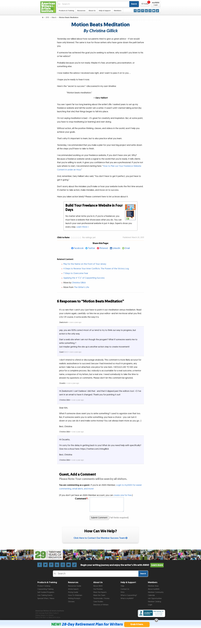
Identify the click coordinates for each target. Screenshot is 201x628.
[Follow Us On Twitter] (138, 10)
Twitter (91, 248)
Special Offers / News (45, 598)
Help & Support (105, 11)
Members (117, 11)
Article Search (73, 589)
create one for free (123, 495)
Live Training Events (44, 595)
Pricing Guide (73, 592)
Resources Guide (74, 586)
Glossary (71, 601)
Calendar (151, 595)
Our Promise (98, 589)
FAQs (122, 592)
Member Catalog (154, 601)
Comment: (81, 498)
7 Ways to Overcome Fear (75, 273)
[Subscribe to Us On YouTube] (153, 10)
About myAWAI (153, 589)
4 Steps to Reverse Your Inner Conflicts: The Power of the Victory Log (96, 268)
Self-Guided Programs (45, 592)
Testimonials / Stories (101, 598)
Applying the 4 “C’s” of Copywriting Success (84, 278)
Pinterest (103, 248)
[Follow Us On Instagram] (150, 10)
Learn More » (82, 227)
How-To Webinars (75, 595)
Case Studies (98, 601)
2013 (47, 17)
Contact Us (125, 589)
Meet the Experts (100, 592)
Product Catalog (43, 586)
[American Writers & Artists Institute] (48, 7)
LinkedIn (116, 248)
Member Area (153, 586)
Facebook (79, 248)
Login (150, 605)
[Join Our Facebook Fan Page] (135, 10)
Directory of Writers (100, 605)
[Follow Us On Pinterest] (142, 10)
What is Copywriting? (129, 595)
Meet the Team (99, 595)
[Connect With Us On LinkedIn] (146, 10)
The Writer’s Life (81, 287)
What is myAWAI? (127, 598)
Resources (81, 11)
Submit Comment (99, 517)
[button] (145, 4)
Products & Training (66, 11)
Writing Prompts (74, 598)
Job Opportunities (155, 598)
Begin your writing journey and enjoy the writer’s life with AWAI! (122, 565)
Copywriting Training (45, 589)
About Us (92, 11)
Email (127, 248)
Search (134, 4)
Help (122, 586)
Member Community (156, 592)
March (54, 17)
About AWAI (97, 586)
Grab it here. (137, 624)
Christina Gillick (79, 282)
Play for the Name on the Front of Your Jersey (84, 264)
